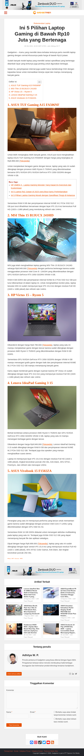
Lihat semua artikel (14, 674)
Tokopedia (24, 161)
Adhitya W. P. (55, 46)
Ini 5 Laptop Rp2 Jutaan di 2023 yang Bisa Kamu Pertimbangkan (39, 192)
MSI (22, 558)
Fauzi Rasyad (28, 601)
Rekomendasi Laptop (42, 23)
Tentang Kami (8, 751)
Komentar (10, 690)
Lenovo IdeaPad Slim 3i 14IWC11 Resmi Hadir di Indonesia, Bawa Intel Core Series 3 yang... (32, 592)
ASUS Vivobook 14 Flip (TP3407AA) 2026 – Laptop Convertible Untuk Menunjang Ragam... (68, 629)
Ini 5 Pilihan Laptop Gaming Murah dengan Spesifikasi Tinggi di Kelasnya (43, 195)
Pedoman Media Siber (51, 751)
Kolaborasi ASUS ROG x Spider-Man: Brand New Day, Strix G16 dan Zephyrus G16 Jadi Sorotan (31, 629)
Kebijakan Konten (37, 751)
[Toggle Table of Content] (38, 82)
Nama (9, 712)
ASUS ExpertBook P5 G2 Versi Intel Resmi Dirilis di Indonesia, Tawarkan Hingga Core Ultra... (68, 592)
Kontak (16, 751)
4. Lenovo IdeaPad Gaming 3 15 (23, 95)
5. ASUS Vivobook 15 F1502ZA (22, 98)
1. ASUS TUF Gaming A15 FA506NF (25, 85)
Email (33, 712)
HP (13, 558)
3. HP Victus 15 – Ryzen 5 (20, 92)
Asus (9, 558)
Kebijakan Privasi (25, 751)
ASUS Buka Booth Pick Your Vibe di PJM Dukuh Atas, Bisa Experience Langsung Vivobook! (32, 610)
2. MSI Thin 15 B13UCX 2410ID (23, 89)
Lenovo (17, 558)
